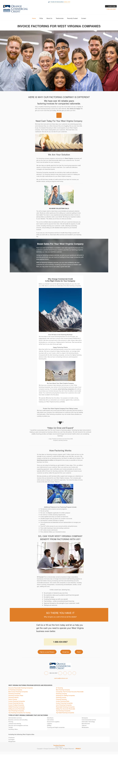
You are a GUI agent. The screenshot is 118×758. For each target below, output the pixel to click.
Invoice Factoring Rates (62, 701)
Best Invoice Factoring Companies (18, 692)
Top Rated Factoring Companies (65, 712)
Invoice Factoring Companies (16, 701)
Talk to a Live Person (47, 652)
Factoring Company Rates (15, 695)
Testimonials (59, 18)
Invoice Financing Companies (64, 703)
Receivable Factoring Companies (65, 707)
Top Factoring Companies (63, 711)
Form (79, 652)
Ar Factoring (59, 688)
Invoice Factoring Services (15, 703)
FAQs (41, 18)
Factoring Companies (14, 693)
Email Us (66, 652)
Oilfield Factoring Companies (16, 707)
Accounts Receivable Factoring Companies (20, 688)
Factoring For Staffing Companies (65, 695)
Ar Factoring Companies (15, 690)
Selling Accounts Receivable (16, 709)
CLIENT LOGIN (111, 6)
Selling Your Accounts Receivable (65, 709)
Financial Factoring (61, 699)
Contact (83, 18)
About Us (49, 18)
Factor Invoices (12, 699)
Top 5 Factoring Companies (16, 711)
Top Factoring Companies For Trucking (19, 712)
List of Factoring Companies (64, 705)
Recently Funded (72, 18)
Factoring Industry (13, 697)
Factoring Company (61, 693)
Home (34, 18)
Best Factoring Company (63, 690)
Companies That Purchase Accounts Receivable (69, 692)
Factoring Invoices (61, 697)
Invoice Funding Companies (16, 705)
